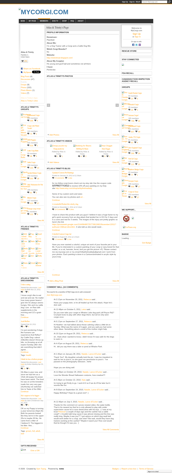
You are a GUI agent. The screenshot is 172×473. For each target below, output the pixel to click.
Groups (23, 85)
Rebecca (87, 299)
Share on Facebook (32, 69)
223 (32, 203)
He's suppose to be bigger (30, 395)
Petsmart (62, 412)
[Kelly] (39, 258)
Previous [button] (48, 105)
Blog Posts (25, 76)
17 (139, 187)
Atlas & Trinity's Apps (29, 98)
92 (31, 193)
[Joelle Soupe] (39, 236)
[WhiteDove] (39, 265)
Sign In (138, 37)
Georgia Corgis (133, 181)
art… (82, 197)
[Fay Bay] (31, 236)
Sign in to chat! (153, 471)
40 (139, 121)
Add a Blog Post (56, 281)
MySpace (27, 72)
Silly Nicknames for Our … (35, 185)
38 (31, 156)
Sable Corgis (31, 162)
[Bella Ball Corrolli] (24, 250)
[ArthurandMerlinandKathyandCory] (24, 236)
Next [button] (117, 105)
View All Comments (111, 429)
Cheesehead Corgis (134, 126)
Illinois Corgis (31, 197)
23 (132, 99)
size (22, 433)
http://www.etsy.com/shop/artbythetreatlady (74, 188)
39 (139, 132)
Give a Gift (35, 450)
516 (32, 145)
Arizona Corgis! (133, 115)
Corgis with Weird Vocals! (33, 126)
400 (133, 187)
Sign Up (125, 2)
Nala (84, 380)
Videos (23, 93)
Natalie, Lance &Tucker (91, 354)
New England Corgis (135, 147)
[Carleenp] (24, 258)
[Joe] (31, 258)
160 (32, 168)
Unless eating (25, 284)
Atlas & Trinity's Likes (29, 101)
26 (132, 110)
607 (133, 132)
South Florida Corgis (135, 93)
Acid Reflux (25, 321)
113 (133, 164)
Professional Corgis (33, 115)
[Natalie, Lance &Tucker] (24, 265)
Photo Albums (26, 90)
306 (32, 121)
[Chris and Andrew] (39, 250)
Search (169, 2)
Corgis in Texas (133, 191)
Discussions (25, 79)
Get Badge (146, 243)
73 (31, 134)
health (28, 355)
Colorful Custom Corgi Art (61, 234)
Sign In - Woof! (134, 2)
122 (32, 214)
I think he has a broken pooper (32, 359)
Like (25, 61)
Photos (23, 87)
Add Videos (54, 162)
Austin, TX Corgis (134, 137)
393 (32, 178)
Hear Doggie (106, 148)
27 (38, 203)
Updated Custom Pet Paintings (63, 172)
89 (132, 197)
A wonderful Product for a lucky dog (65, 204)
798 (133, 121)
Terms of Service (146, 469)
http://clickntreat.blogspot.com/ (60, 58)
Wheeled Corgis (133, 104)
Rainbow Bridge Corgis (135, 169)
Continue (24, 317)
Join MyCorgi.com (54, 295)
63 (132, 143)
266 (133, 153)
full (33, 431)
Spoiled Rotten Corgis (34, 173)
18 (38, 178)
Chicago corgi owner (34, 208)
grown (28, 431)
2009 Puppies (31, 140)
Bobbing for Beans (82, 148)
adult (38, 431)
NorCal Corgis (133, 158)
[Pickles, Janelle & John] (31, 250)
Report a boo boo (128, 469)
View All (40, 220)
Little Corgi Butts (32, 150)
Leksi (84, 309)
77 (132, 175)
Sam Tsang (41, 469)
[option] (82, 105)
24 (139, 153)
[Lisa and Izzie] (24, 243)
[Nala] (31, 243)
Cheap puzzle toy (58, 148)
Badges (115, 469)
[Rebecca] (39, 243)
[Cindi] (31, 265)
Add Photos (54, 135)
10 (38, 168)
